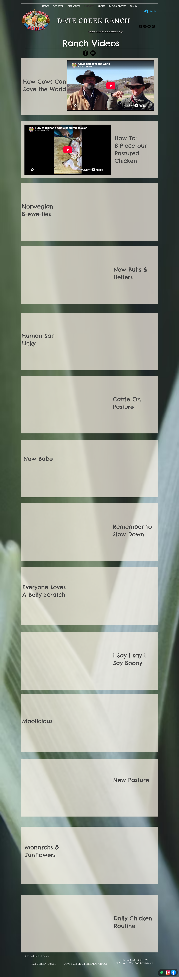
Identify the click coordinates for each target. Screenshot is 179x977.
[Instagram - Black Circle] (153, 26)
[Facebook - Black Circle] (140, 26)
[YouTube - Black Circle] (149, 26)
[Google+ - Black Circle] (145, 26)
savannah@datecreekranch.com (86, 964)
